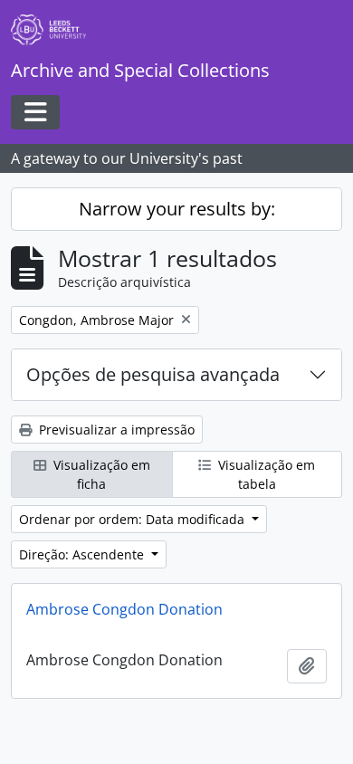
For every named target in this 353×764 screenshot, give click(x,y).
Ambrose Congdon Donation (124, 609)
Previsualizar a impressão (115, 429)
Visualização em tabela (265, 474)
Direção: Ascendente (83, 554)
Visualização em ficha (100, 474)
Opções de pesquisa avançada (153, 374)
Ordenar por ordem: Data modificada (133, 519)
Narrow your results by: (177, 208)
